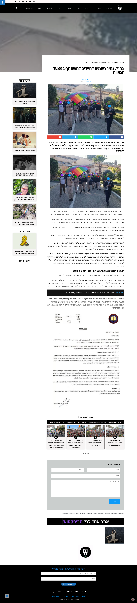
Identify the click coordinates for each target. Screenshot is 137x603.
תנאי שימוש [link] (75, 596)
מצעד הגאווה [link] (72, 422)
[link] (2, 2)
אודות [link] (83, 596)
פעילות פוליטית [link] (62, 422)
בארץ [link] (116, 62)
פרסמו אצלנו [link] (55, 596)
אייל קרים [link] (119, 422)
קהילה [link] (99, 8)
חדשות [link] (110, 8)
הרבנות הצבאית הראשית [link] (94, 422)
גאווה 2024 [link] (49, 8)
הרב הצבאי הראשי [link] (110, 422)
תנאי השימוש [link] (101, 513)
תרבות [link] (89, 8)
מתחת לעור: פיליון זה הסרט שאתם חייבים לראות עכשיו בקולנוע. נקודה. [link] (25, 127)
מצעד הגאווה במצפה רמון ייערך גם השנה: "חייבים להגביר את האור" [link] (24, 223)
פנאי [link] (79, 8)
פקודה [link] (54, 422)
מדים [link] (79, 422)
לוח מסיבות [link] (29, 8)
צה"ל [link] (50, 422)
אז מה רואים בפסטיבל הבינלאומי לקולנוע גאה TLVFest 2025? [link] (25, 174)
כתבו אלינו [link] (65, 596)
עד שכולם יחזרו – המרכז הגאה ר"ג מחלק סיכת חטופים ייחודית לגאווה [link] (24, 252)
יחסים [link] (69, 8)
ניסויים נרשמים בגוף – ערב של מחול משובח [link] (25, 102)
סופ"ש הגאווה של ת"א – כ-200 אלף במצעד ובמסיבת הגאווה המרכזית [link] (95, 442)
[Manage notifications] (132, 599)
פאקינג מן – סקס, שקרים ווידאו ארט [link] (25, 150)
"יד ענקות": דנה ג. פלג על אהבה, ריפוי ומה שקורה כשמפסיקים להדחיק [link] (24, 199)
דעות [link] (59, 8)
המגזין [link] (39, 8)
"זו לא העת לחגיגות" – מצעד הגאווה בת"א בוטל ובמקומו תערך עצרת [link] (115, 442)
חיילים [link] (84, 422)
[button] (16, 8)
